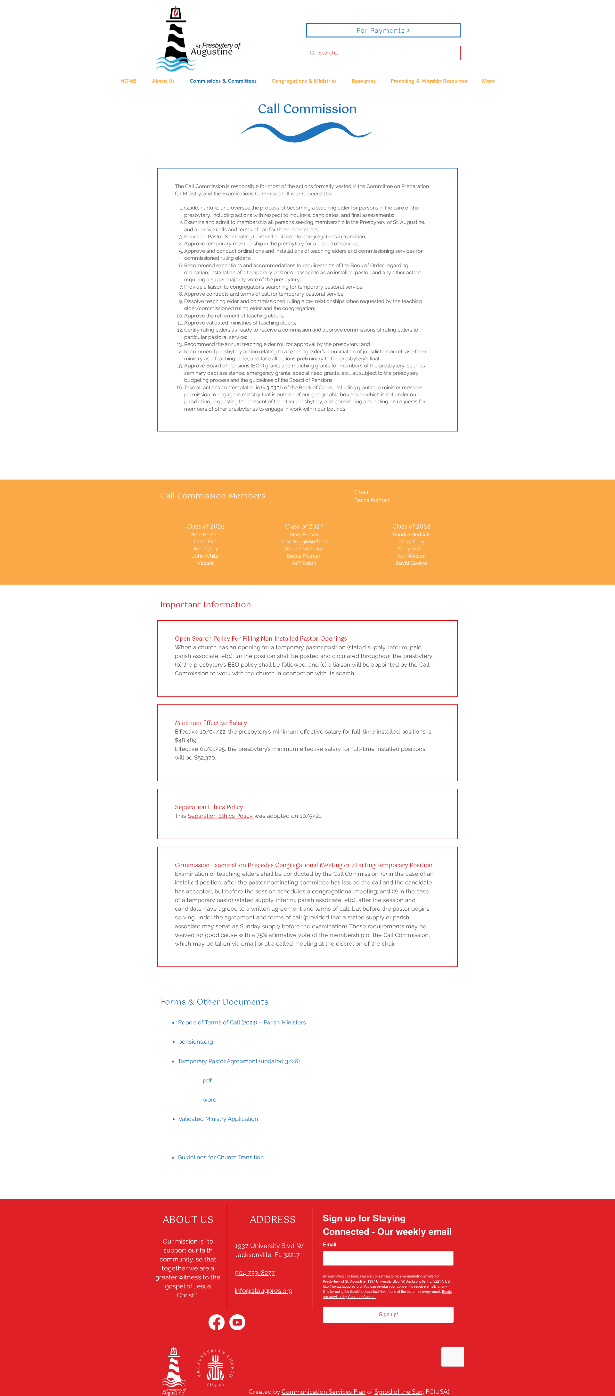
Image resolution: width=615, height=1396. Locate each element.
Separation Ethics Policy (220, 815)
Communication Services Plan (323, 1391)
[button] (163, 78)
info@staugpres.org (263, 1290)
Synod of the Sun (398, 1391)
